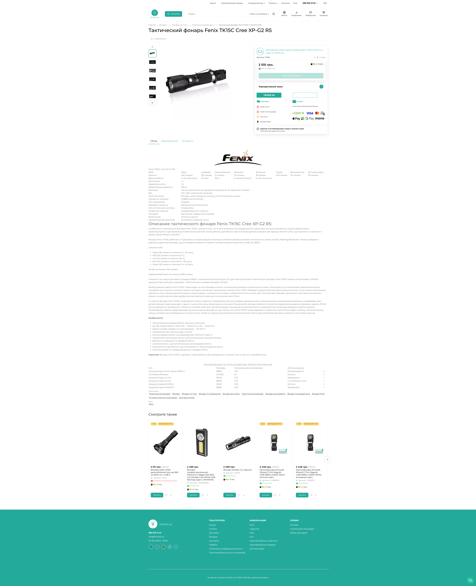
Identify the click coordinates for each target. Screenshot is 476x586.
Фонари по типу (189, 394)
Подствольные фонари (159, 394)
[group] (198, 90)
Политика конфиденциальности (225, 549)
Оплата (213, 529)
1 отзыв (322, 57)
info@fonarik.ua (156, 537)
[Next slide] (152, 103)
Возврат (213, 537)
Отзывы (294, 525)
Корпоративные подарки (263, 545)
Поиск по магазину (258, 14)
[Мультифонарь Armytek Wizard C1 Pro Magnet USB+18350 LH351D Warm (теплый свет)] (274, 442)
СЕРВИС (294, 520)
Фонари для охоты (231, 394)
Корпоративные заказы (232, 3)
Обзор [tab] (153, 141)
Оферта (213, 545)
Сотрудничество (255, 3)
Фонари (176, 394)
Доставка (214, 533)
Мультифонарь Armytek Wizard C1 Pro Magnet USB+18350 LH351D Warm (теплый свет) (272, 473)
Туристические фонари (252, 394)
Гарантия (254, 529)
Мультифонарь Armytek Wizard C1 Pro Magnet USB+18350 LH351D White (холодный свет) (308, 473)
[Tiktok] (169, 546)
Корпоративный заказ (271, 86)
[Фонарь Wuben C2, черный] (238, 442)
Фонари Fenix (318, 394)
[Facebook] (151, 546)
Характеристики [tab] (169, 141)
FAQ (252, 533)
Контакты (285, 3)
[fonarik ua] (155, 14)
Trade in (269, 95)
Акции (213, 3)
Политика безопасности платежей (227, 553)
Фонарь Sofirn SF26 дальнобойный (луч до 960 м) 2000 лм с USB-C (164, 472)
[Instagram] (157, 546)
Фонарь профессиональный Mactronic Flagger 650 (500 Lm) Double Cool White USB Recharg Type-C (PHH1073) (201, 475)
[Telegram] (175, 546)
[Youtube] (163, 546)
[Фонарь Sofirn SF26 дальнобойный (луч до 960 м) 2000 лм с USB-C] (165, 442)
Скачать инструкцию (238, 359)
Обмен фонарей (298, 533)
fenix (151, 404)
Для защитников (186, 398)
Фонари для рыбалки (275, 394)
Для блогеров (257, 549)
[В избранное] (166, 495)
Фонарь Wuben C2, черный (237, 470)
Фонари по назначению (210, 394)
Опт (252, 537)
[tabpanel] (238, 277)
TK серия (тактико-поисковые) (163, 398)
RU (325, 3)
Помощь (272, 3)
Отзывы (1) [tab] (187, 141)
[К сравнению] (171, 495)
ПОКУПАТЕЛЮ (217, 520)
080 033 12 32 (309, 3)
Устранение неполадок (302, 529)
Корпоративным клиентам (263, 541)
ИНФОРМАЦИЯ (258, 520)
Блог (295, 3)
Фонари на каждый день (298, 394)
